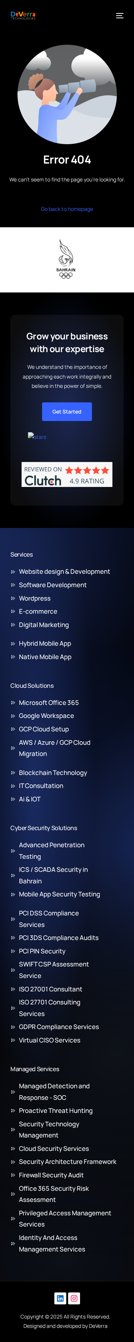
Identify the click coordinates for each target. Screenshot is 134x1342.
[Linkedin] (60, 1298)
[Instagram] (74, 1298)
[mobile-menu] (119, 15)
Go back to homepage (67, 208)
